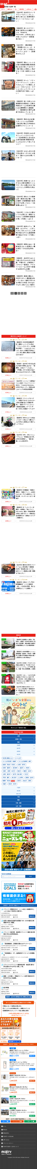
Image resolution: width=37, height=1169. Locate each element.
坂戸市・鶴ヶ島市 (17, 774)
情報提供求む (6, 1133)
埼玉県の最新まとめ (8, 758)
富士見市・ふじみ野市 (17, 777)
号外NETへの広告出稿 (8, 1136)
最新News (9, 9)
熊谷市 (19, 771)
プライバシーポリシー (8, 1143)
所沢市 (19, 780)
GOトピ (3, 9)
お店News (29, 9)
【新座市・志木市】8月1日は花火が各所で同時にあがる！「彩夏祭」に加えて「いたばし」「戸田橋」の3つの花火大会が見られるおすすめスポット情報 (25, 368)
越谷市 (21, 767)
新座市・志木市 (29, 777)
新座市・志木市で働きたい (11, 905)
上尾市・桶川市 (6, 774)
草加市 (27, 767)
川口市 (26, 774)
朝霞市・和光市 (8, 780)
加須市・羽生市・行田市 (9, 764)
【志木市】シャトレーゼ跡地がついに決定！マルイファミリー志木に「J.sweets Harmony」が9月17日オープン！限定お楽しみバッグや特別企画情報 (25, 385)
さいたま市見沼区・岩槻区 (9, 761)
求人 (16, 9)
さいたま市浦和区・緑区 (25, 761)
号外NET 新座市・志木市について (11, 1146)
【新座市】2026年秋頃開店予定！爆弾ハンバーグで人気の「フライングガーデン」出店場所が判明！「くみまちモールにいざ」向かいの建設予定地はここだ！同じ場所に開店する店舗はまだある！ (25, 348)
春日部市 (15, 767)
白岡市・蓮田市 (6, 767)
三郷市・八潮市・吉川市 (9, 771)
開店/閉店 (22, 9)
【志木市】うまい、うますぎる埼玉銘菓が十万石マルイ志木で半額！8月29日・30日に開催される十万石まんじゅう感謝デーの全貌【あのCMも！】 (25, 679)
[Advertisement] (18, 169)
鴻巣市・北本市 (27, 771)
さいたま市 (18, 758)
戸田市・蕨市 (6, 777)
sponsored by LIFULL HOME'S (26, 1044)
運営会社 (5, 1129)
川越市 (4, 784)
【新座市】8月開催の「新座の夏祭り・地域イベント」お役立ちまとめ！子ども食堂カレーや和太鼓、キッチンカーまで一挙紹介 (25, 494)
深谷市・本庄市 (12, 784)
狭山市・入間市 (27, 780)
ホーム (4, 1126)
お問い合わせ (6, 1139)
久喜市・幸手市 (21, 764)
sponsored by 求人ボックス (27, 905)
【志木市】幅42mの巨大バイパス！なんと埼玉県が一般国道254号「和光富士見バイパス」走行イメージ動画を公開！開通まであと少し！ (25, 569)
